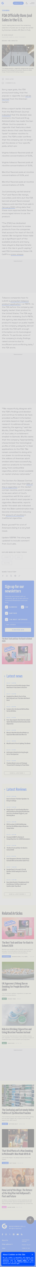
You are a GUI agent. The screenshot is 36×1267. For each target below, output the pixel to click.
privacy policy (22, 1260)
